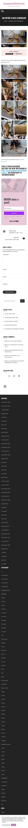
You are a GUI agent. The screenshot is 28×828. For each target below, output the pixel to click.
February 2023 (5, 481)
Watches (3, 800)
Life (2, 673)
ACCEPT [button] (13, 825)
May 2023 (3, 470)
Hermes (3, 658)
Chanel (3, 601)
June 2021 (3, 556)
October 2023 (5, 451)
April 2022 (4, 519)
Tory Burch (4, 782)
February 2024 (5, 436)
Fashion (3, 643)
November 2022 (5, 492)
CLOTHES (3, 613)
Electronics (4, 639)
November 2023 (5, 447)
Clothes (3, 609)
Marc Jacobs (4, 688)
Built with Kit (14, 221)
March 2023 (4, 477)
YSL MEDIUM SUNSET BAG (11, 317)
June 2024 (4, 421)
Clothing (3, 620)
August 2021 (4, 549)
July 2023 (3, 462)
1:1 (1, 571)
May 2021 (3, 560)
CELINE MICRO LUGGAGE (11, 321)
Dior (2, 635)
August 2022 (4, 504)
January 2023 (5, 485)
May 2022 (3, 515)
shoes (2, 748)
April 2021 (3, 564)
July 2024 (3, 417)
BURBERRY (4, 594)
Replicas (3, 740)
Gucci (2, 654)
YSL (2, 804)
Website (5, 284)
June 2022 (4, 511)
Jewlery (3, 665)
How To (3, 661)
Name (5, 269)
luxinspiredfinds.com (14, 3)
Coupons (3, 631)
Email (5, 277)
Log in (2, 812)
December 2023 (5, 443)
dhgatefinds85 (18, 54)
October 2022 (5, 496)
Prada (3, 692)
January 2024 (5, 440)
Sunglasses (4, 778)
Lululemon (4, 684)
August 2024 (4, 413)
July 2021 (3, 552)
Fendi (2, 646)
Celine (3, 598)
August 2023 (4, 458)
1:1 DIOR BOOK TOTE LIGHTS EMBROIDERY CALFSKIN (14, 361)
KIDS (2, 669)
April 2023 (4, 473)
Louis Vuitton (4, 680)
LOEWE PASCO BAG (10, 314)
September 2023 (5, 455)
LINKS (2, 677)
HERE (8, 62)
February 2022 (5, 526)
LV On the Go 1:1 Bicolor (15, 341)
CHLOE (3, 605)
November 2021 (5, 537)
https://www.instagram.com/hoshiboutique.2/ (13, 171)
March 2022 (4, 522)
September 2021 (5, 545)
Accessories (4, 575)
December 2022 (5, 489)
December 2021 (5, 534)
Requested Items (5, 744)
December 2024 (5, 402)
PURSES (3, 710)
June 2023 (4, 466)
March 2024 (4, 432)
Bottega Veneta (5, 590)
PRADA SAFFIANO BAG (11, 325)
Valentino (15, 51)
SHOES (3, 752)
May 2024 (4, 425)
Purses (3, 695)
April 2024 (4, 428)
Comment (6, 254)
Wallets (3, 793)
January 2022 (5, 530)
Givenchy (3, 650)
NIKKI (6, 341)
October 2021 (5, 541)
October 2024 (5, 410)
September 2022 (5, 500)
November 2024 (5, 406)
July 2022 (3, 507)
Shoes (11, 51)
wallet (3, 789)
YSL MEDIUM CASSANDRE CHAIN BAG (14, 329)
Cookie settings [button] (6, 825)
